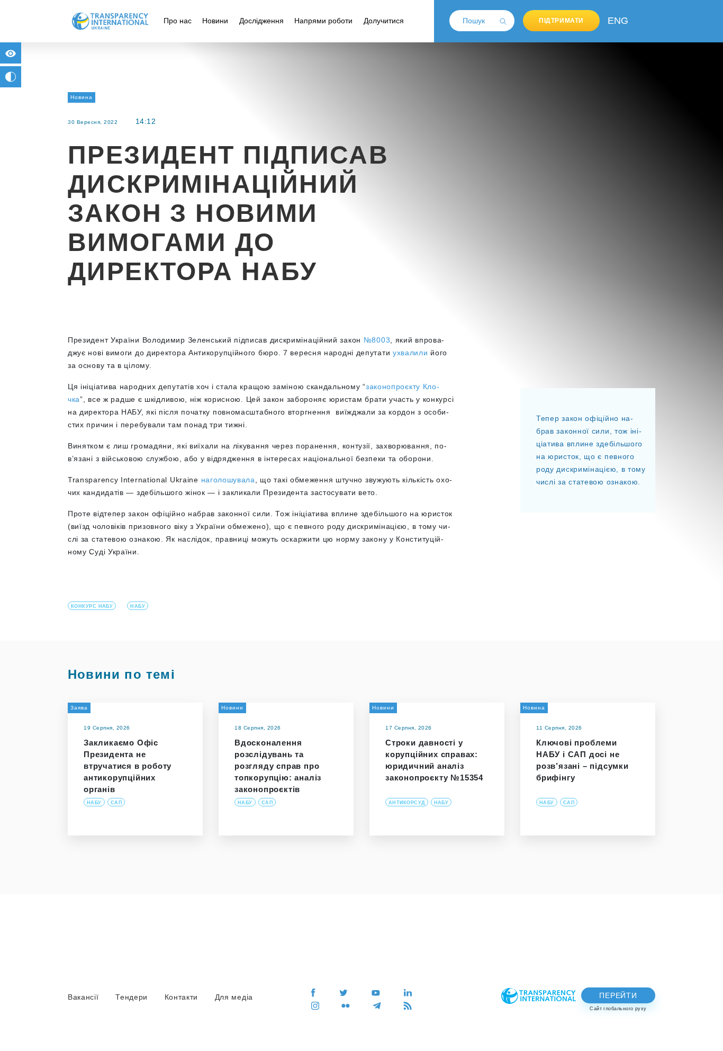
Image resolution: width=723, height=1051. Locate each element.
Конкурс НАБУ (92, 606)
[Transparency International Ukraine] (110, 20)
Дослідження (261, 20)
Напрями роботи (323, 20)
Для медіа (234, 997)
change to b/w (10, 76)
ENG (615, 20)
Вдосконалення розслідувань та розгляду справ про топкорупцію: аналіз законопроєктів (277, 766)
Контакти (181, 997)
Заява (79, 708)
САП (116, 802)
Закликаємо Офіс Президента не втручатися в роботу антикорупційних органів (127, 766)
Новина (81, 97)
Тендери (131, 997)
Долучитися (384, 20)
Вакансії (83, 997)
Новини (215, 20)
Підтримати (561, 20)
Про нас (178, 20)
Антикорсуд (406, 802)
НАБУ (137, 606)
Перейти (618, 995)
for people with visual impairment (10, 53)
